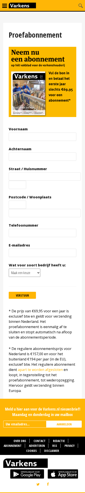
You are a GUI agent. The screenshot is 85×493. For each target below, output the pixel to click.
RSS (54, 446)
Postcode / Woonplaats (30, 197)
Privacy (70, 446)
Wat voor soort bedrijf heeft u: (37, 265)
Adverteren (37, 446)
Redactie (59, 441)
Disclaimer (51, 451)
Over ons (20, 441)
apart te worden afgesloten (40, 369)
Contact (40, 441)
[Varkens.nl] (42, 464)
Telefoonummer (23, 225)
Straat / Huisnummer (28, 169)
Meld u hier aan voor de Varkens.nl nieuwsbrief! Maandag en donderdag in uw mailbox (42, 411)
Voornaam (18, 129)
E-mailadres (19, 245)
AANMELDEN (64, 424)
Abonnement (13, 446)
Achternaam (20, 149)
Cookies (31, 451)
